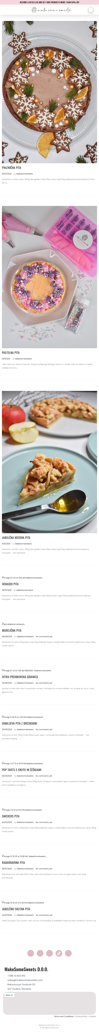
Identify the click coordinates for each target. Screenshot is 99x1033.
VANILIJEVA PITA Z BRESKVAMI (19, 723)
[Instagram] (40, 953)
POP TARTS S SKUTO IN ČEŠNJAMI (21, 769)
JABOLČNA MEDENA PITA (16, 537)
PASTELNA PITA (11, 352)
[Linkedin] (68, 953)
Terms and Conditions (64, 1016)
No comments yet (44, 636)
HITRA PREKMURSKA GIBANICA (20, 676)
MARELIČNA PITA (11, 630)
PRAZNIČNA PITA (11, 167)
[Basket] (90, 9)
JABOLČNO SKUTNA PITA (16, 909)
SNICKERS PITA (10, 816)
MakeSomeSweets (24, 174)
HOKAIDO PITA (10, 584)
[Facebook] (30, 953)
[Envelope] (49, 953)
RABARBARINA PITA (13, 862)
